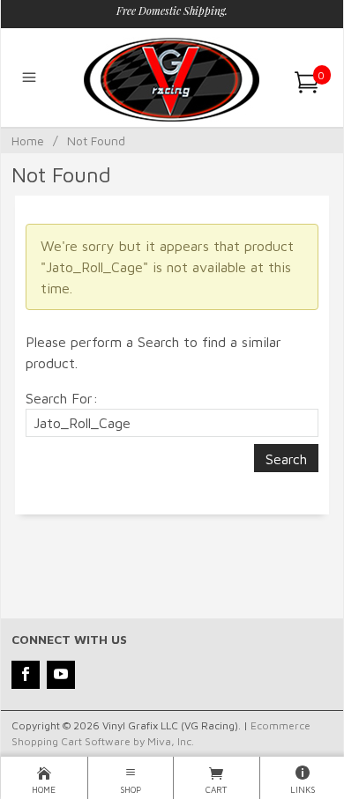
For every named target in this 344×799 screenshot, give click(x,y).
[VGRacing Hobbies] (171, 77)
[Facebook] (25, 675)
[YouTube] (61, 675)
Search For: (62, 398)
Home (27, 140)
